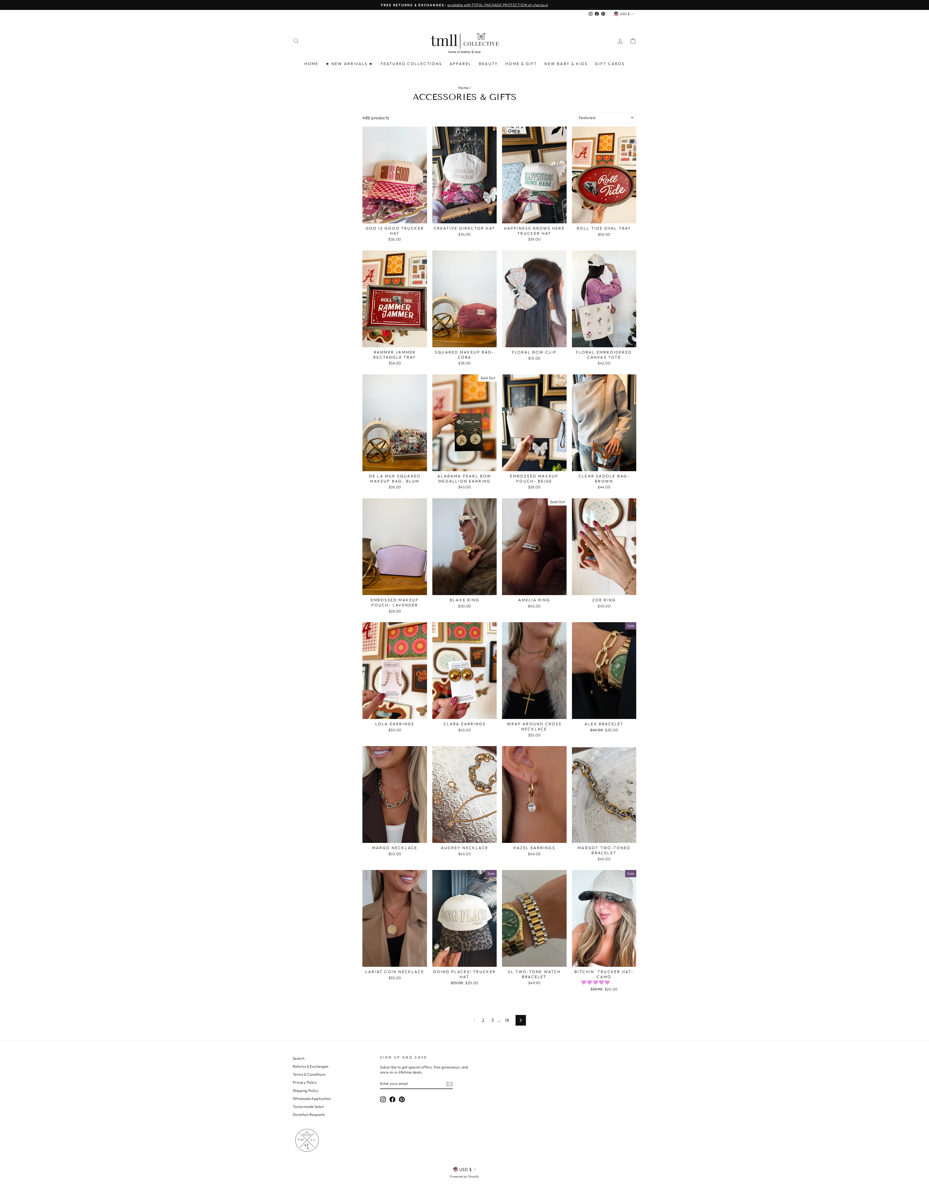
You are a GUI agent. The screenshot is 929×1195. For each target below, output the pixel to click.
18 (507, 1020)
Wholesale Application (312, 1098)
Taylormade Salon (308, 1106)
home (311, 63)
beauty (488, 63)
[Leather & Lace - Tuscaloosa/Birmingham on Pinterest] (402, 1099)
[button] (596, 982)
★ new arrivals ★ (349, 63)
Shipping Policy (306, 1090)
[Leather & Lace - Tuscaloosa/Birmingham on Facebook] (392, 1099)
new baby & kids (566, 63)
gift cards (610, 63)
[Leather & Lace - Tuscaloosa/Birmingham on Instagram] (383, 1099)
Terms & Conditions (309, 1074)
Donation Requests (309, 1114)
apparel (461, 63)
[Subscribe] (449, 1084)
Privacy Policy (305, 1082)
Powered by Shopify (464, 1176)
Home (463, 87)
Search (299, 1058)
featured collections (411, 63)
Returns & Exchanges (311, 1066)
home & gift (521, 63)
